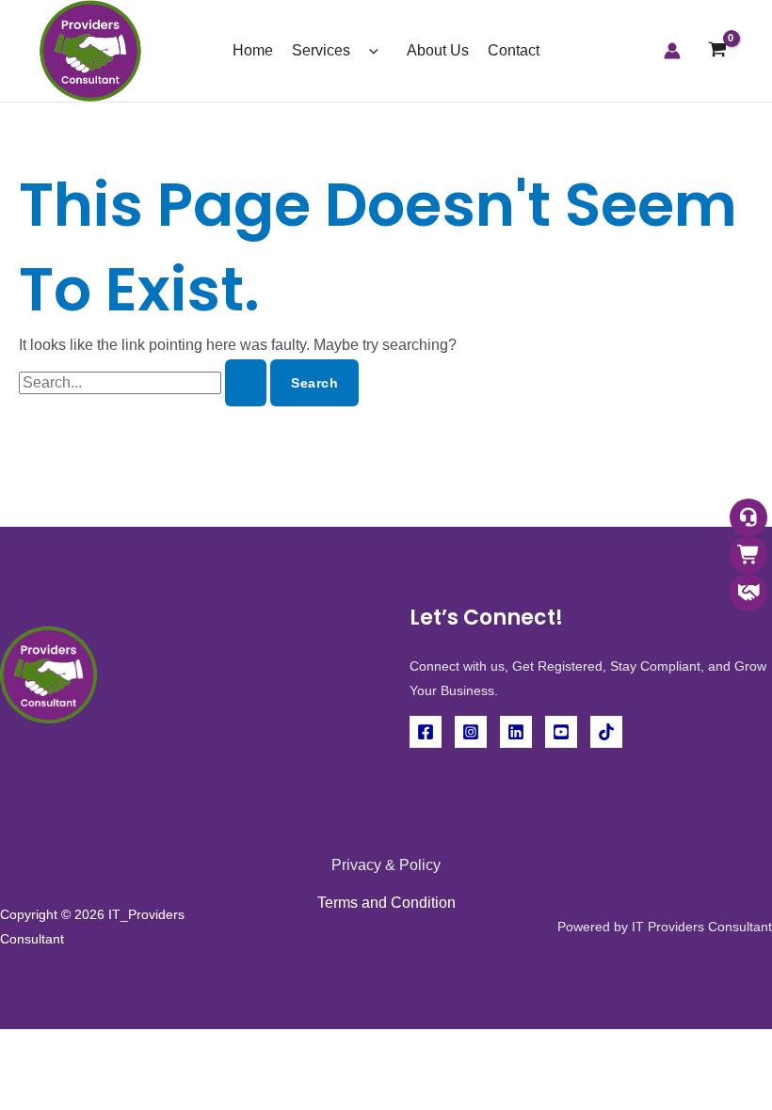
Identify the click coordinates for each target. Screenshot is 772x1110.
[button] (369, 50)
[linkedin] (516, 732)
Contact (513, 50)
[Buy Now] (748, 556)
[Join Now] (748, 594)
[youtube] (561, 732)
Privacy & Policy (386, 865)
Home (253, 50)
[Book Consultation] (748, 519)
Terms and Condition (386, 903)
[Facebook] (426, 732)
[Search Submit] (245, 382)
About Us (438, 50)
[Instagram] (471, 732)
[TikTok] (606, 732)
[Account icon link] (672, 50)
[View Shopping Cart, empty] (717, 51)
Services (321, 50)
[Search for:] (144, 382)
